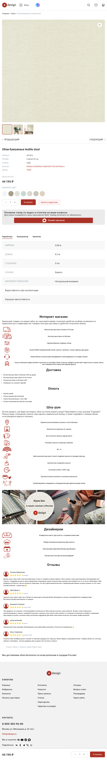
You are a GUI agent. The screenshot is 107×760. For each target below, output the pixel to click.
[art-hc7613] (29, 193)
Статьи (41, 698)
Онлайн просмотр (56, 220)
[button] (94, 517)
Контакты (42, 685)
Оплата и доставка (11, 698)
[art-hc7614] (36, 193)
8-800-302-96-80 (12, 723)
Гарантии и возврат (47, 706)
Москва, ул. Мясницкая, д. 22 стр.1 (18, 729)
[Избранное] (96, 5)
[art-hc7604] (4, 193)
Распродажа (79, 693)
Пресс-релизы (44, 693)
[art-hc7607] (23, 193)
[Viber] (27, 745)
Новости (42, 689)
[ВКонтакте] (16, 745)
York (29, 170)
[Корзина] (103, 5)
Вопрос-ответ (79, 689)
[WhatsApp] (31, 745)
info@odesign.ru (9, 734)
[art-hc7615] (42, 193)
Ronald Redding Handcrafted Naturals (45, 166)
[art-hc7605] (11, 193)
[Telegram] (23, 745)
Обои (13, 13)
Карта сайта (79, 698)
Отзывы (77, 685)
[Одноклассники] (20, 745)
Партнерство (44, 702)
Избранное (7, 689)
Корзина (6, 685)
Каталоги (6, 693)
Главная (5, 13)
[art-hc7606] (17, 193)
